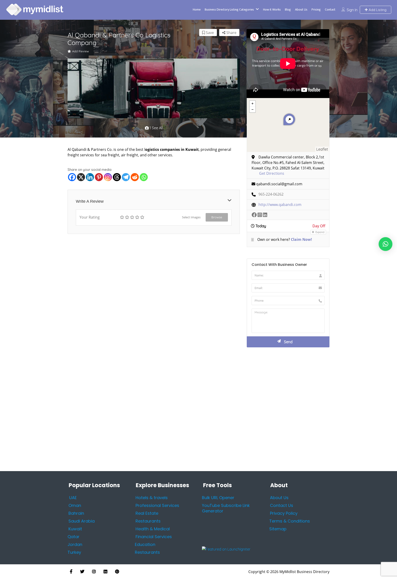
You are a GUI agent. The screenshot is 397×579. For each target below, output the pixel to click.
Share (230, 32)
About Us (301, 9)
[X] (81, 177)
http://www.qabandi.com (279, 204)
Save (209, 32)
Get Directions (271, 173)
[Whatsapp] (144, 177)
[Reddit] (135, 177)
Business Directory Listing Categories (229, 9)
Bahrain (76, 513)
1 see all (156, 128)
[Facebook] (72, 177)
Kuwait (75, 529)
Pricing (316, 9)
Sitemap (277, 529)
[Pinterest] (99, 177)
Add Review (80, 51)
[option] (154, 88)
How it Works (272, 9)
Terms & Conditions (289, 521)
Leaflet (322, 149)
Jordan (75, 544)
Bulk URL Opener (218, 497)
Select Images (191, 217)
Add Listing (377, 10)
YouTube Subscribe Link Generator (226, 508)
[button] (385, 244)
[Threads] (117, 177)
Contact (330, 9)
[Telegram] (126, 177)
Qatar (73, 537)
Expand (319, 232)
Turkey (74, 552)
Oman (74, 505)
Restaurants (147, 552)
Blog (288, 9)
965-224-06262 (271, 194)
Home (197, 9)
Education (145, 544)
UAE (73, 497)
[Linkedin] (90, 177)
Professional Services (157, 505)
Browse (216, 217)
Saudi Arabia (81, 521)
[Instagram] (108, 177)
